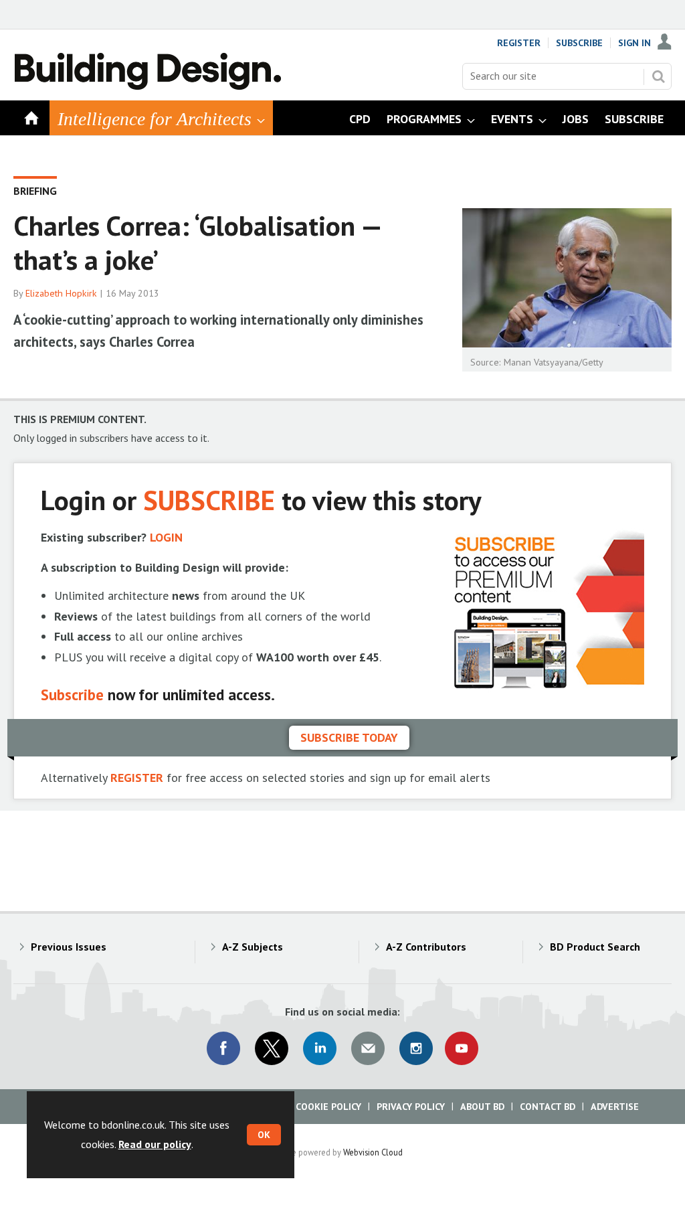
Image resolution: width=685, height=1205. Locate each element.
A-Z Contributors (426, 946)
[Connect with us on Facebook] (223, 1048)
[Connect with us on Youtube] (461, 1048)
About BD (482, 1107)
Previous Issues (68, 946)
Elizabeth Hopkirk (61, 293)
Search (658, 76)
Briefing (35, 190)
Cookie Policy (328, 1107)
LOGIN (166, 537)
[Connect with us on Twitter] (271, 1048)
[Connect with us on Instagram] (416, 1048)
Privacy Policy (411, 1107)
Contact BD (547, 1107)
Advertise (615, 1107)
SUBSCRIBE (209, 499)
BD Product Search (595, 946)
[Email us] (368, 1048)
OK (264, 1135)
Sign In (634, 42)
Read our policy (154, 1144)
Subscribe (579, 42)
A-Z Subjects (252, 946)
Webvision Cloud (373, 1152)
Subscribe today (349, 737)
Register (519, 42)
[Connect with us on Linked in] (319, 1048)
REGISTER (136, 777)
